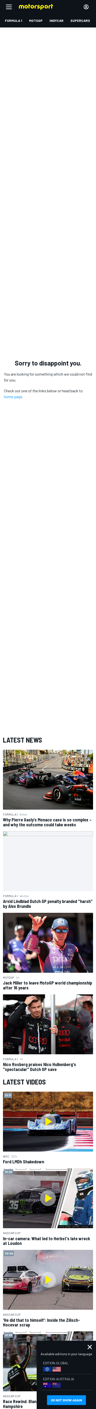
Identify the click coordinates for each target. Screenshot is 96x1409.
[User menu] (86, 7)
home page (13, 396)
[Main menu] (9, 7)
